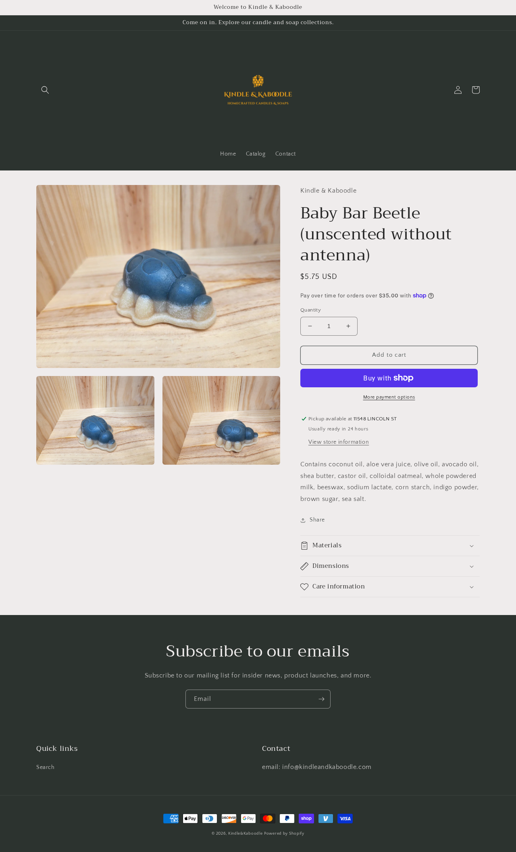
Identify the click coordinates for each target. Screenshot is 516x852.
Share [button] (317, 520)
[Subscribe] (321, 699)
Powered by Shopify (284, 833)
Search (45, 767)
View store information (338, 442)
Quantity (310, 310)
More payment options (389, 397)
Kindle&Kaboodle (245, 833)
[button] (45, 90)
